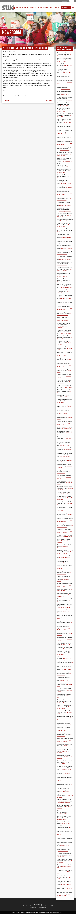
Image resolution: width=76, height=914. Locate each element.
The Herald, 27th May (63, 680)
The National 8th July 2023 (65, 840)
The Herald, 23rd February (64, 199)
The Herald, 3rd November (67, 287)
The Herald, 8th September (65, 333)
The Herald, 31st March (65, 456)
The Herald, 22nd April (63, 707)
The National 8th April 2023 (66, 884)
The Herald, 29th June (68, 100)
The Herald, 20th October (66, 298)
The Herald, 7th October (64, 589)
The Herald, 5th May (66, 428)
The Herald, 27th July (64, 78)
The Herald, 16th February (65, 205)
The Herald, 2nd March (64, 193)
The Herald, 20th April (64, 154)
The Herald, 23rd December (64, 531)
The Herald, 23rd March (64, 177)
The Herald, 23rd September (63, 601)
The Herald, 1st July (66, 658)
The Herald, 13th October (62, 304)
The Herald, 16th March (66, 183)
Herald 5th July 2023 (64, 845)
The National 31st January (63, 894)
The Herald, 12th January (62, 232)
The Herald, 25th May (65, 128)
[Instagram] (73, 1)
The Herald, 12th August (63, 628)
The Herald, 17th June (66, 669)
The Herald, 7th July (63, 382)
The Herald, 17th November (64, 275)
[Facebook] (69, 1)
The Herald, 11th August (63, 354)
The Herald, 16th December (66, 536)
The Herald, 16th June (66, 397)
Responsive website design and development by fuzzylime (38, 909)
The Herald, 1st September (64, 338)
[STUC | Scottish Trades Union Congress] (8, 7)
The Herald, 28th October (64, 573)
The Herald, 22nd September (64, 319)
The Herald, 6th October (64, 308)
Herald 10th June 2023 (63, 851)
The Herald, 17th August (64, 60)
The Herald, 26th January (65, 221)
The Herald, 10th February (67, 494)
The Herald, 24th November (64, 269)
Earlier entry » (49, 101)
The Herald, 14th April (64, 445)
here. (27, 96)
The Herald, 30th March (64, 171)
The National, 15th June (64, 674)
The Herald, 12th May (63, 423)
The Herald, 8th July (64, 653)
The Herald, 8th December (65, 259)
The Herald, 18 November (64, 557)
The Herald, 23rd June (64, 392)
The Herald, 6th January (64, 520)
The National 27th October (65, 769)
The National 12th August (64, 818)
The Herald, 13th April (67, 161)
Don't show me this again (57, 912)
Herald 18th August (64, 813)
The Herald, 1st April (61, 730)
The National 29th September (64, 785)
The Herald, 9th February (65, 211)
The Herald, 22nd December (66, 248)
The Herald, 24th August (64, 55)
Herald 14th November (64, 764)
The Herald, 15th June (63, 110)
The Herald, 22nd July (65, 644)
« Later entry (6, 101)
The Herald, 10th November (63, 281)
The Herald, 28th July (64, 365)
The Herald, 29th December (66, 243)
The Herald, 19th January (63, 225)
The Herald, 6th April (66, 167)
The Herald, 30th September (64, 595)
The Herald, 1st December (63, 264)
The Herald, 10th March (63, 472)
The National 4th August (65, 823)
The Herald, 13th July (65, 89)
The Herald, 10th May (64, 138)
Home (3, 27)
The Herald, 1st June (66, 122)
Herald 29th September (64, 791)
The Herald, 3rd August (66, 72)
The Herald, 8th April (66, 725)
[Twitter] (71, 1)
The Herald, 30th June (67, 387)
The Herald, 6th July (64, 94)
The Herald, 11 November (65, 563)
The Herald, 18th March (64, 735)
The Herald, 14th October (64, 585)
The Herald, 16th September (63, 607)
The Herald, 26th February (64, 740)
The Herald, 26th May (62, 413)
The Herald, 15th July (68, 649)
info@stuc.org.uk (43, 907)
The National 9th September (63, 802)
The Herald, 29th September (64, 314)
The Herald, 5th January (66, 237)
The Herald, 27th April (64, 150)
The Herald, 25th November (64, 552)
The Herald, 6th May (61, 703)
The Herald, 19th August (64, 623)
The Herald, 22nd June (65, 105)
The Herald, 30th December (65, 526)
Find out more (49, 912)
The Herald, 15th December (63, 253)
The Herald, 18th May (61, 133)
